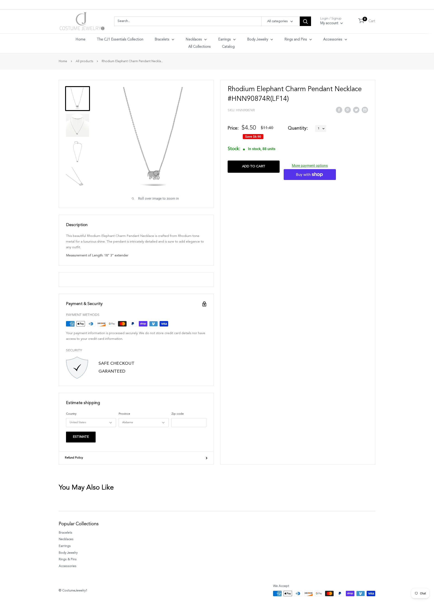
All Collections (199, 47)
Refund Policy (74, 457)
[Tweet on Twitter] (356, 109)
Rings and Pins (295, 39)
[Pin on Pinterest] (347, 109)
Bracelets (162, 39)
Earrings (224, 39)
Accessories (332, 39)
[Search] (305, 21)
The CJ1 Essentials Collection (120, 39)
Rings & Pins (68, 559)
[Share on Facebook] (339, 109)
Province (124, 413)
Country (71, 413)
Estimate (81, 437)
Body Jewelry (257, 39)
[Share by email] (365, 109)
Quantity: (298, 128)
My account (329, 23)
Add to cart (253, 166)
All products (84, 61)
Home (80, 39)
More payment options (310, 165)
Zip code (177, 413)
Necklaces (194, 39)
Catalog (228, 47)
